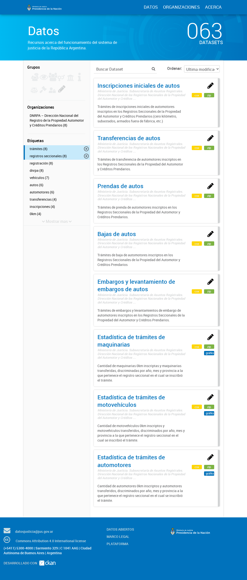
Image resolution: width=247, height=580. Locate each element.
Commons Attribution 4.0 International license (51, 541)
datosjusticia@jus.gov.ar (34, 531)
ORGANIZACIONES (181, 7)
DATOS (151, 7)
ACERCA (213, 7)
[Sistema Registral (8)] (62, 91)
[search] (153, 68)
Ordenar (174, 68)
